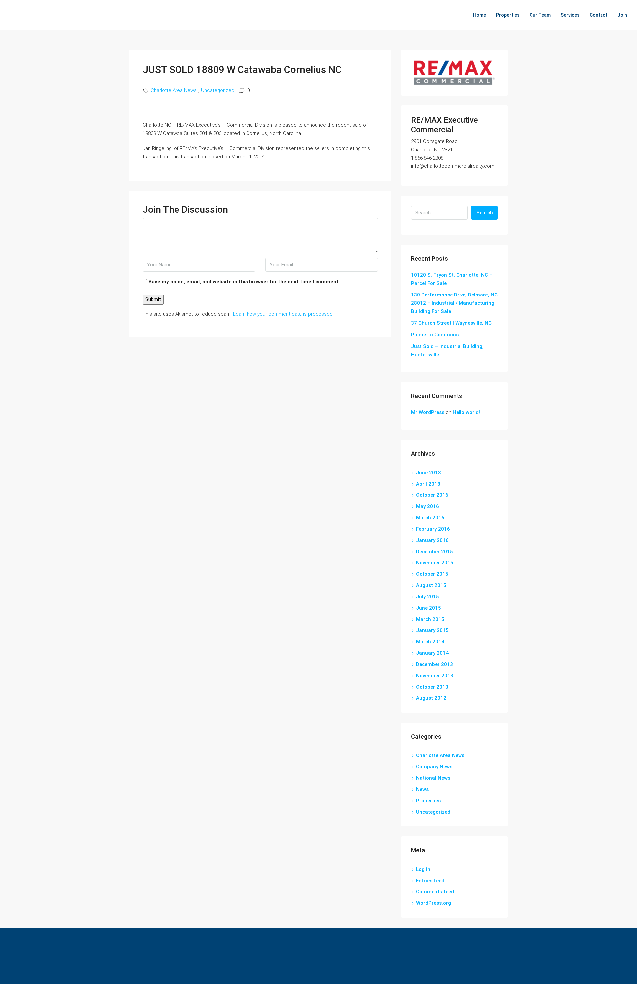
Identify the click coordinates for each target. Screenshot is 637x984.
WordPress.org (433, 903)
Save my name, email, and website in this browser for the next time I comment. (244, 282)
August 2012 (431, 698)
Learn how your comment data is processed (283, 314)
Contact (598, 15)
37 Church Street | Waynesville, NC (451, 323)
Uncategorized (217, 90)
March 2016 (430, 518)
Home (479, 15)
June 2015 (428, 608)
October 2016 (432, 495)
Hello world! (466, 412)
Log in (423, 869)
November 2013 (434, 676)
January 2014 (432, 653)
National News (433, 778)
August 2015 (431, 585)
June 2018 (428, 473)
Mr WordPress (427, 412)
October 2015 (432, 574)
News (422, 789)
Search (484, 213)
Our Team (540, 15)
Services (570, 15)
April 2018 (428, 484)
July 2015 (427, 597)
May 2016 (427, 506)
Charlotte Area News (174, 90)
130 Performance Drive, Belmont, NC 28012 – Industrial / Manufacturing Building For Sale (454, 303)
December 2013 (434, 664)
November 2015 (434, 563)
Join (622, 15)
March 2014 (430, 642)
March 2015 (430, 619)
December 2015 (434, 552)
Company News (434, 767)
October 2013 (432, 687)
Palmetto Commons (435, 335)
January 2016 (432, 540)
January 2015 (432, 630)
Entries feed (430, 881)
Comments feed (435, 892)
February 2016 (433, 529)
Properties (508, 15)
